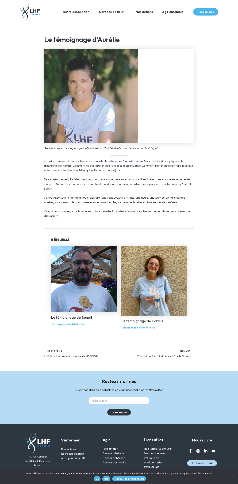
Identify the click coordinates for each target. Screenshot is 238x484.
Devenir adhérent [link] (114, 458)
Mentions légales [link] (154, 453)
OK (97, 478)
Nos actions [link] (144, 12)
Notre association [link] (76, 12)
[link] (30, 12)
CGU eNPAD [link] (151, 467)
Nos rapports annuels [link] (158, 449)
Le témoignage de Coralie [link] (142, 321)
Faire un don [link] (110, 449)
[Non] (233, 476)
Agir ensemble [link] (172, 12)
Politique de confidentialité (129, 478)
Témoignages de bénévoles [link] (68, 324)
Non (106, 478)
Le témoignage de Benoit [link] (71, 317)
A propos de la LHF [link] (112, 12)
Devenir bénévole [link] (114, 453)
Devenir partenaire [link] (114, 462)
